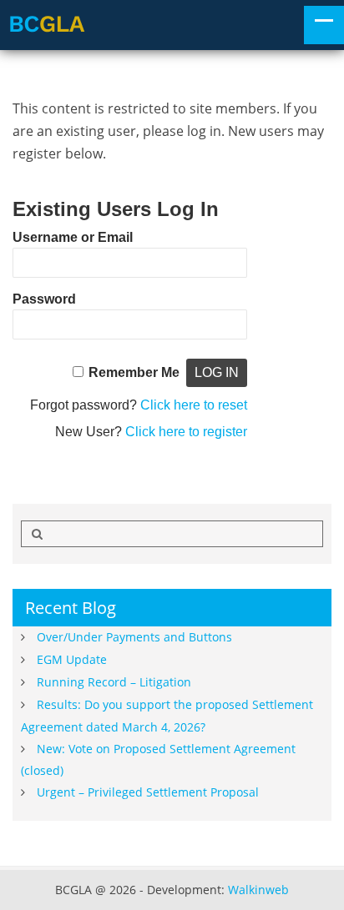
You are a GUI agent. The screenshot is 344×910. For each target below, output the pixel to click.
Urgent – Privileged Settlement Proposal (148, 792)
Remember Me (134, 372)
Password (44, 299)
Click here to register (186, 432)
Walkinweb (258, 889)
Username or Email (73, 237)
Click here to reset (193, 405)
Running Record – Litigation (114, 682)
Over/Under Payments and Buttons (134, 637)
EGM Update (72, 659)
